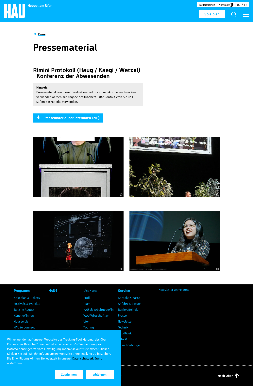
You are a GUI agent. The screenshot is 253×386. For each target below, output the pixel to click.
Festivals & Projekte (27, 303)
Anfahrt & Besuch (130, 303)
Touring (88, 327)
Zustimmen (69, 374)
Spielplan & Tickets (27, 297)
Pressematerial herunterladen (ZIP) (71, 118)
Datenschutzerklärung (87, 358)
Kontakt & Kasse (129, 297)
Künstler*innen (24, 315)
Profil (87, 297)
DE (238, 5)
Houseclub (21, 321)
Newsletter (125, 321)
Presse (122, 315)
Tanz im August (24, 309)
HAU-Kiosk (125, 333)
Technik (123, 327)
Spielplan (211, 14)
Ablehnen (100, 374)
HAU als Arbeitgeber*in (98, 309)
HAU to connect (24, 327)
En (245, 5)
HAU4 (53, 291)
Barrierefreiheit (207, 4)
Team (86, 303)
